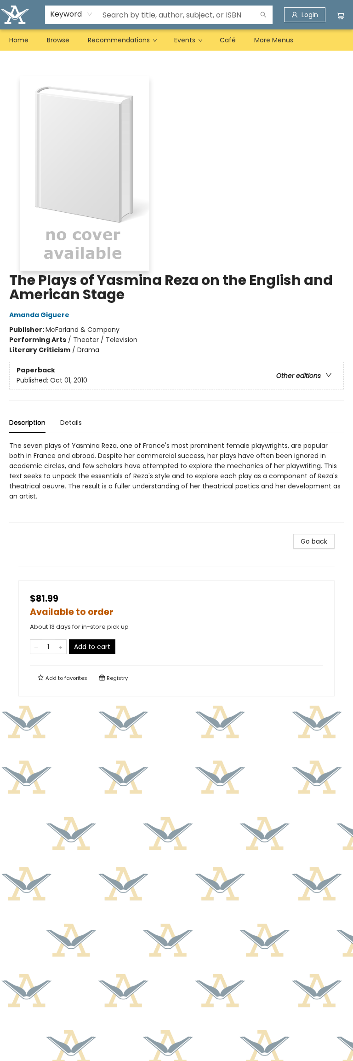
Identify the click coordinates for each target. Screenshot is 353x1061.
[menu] (176, 40)
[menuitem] (19, 40)
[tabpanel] (176, 482)
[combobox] (71, 14)
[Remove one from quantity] (36, 647)
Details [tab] (71, 422)
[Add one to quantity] (60, 647)
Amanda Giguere (39, 314)
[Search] (263, 15)
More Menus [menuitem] (273, 40)
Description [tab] (27, 422)
